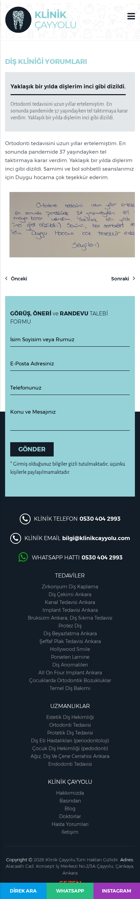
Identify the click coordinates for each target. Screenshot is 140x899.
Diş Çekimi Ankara (70, 594)
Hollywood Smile (70, 649)
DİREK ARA (23, 891)
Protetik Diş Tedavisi (70, 733)
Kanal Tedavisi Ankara (70, 602)
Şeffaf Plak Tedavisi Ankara (70, 641)
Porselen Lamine (70, 657)
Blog (70, 809)
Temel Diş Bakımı (70, 688)
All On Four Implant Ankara (70, 673)
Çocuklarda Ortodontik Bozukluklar (70, 680)
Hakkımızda (70, 793)
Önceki (18, 279)
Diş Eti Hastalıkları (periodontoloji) (70, 741)
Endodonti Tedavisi (70, 764)
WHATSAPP (70, 891)
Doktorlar (70, 816)
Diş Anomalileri (70, 665)
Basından (70, 801)
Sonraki (120, 279)
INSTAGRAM (116, 891)
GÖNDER (32, 449)
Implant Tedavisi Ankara (70, 610)
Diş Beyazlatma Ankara (70, 633)
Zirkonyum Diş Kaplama (70, 587)
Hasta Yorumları (70, 824)
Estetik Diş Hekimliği (70, 717)
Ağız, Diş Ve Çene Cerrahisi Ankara (70, 756)
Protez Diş (70, 626)
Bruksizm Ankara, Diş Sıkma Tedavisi (70, 618)
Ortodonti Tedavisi (70, 725)
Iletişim (70, 832)
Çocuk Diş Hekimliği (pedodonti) (70, 748)
